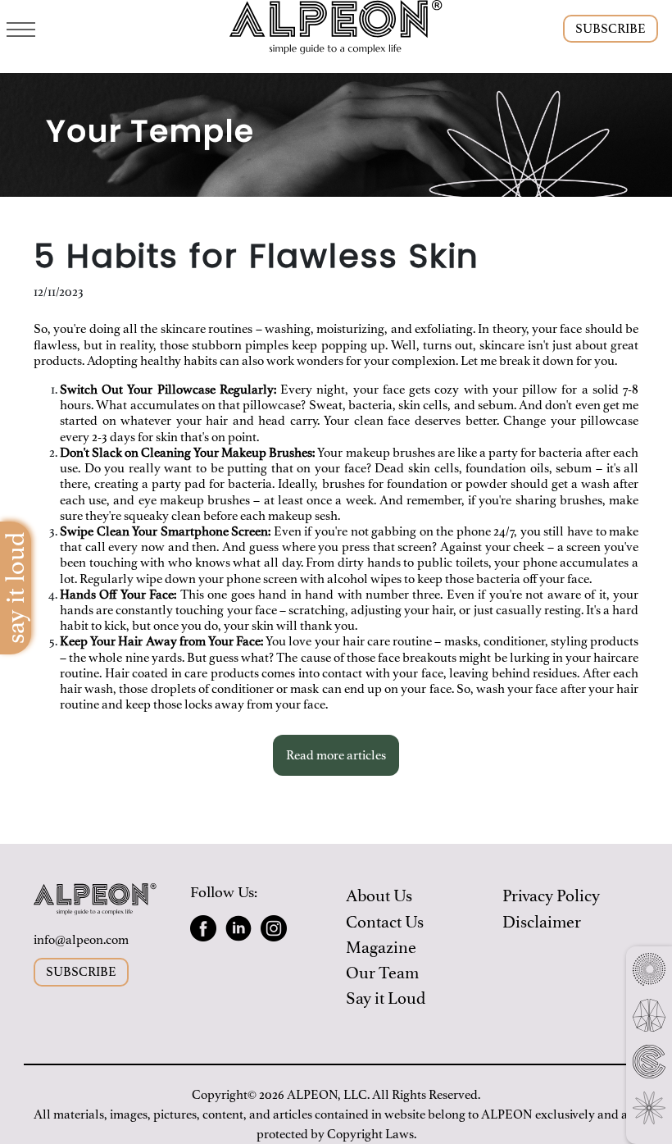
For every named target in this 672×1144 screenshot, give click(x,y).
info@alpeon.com (81, 939)
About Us (379, 895)
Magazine (381, 947)
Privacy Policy (551, 895)
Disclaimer (541, 922)
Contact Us (385, 922)
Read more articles (336, 755)
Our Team (382, 973)
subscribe (610, 28)
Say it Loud (385, 998)
